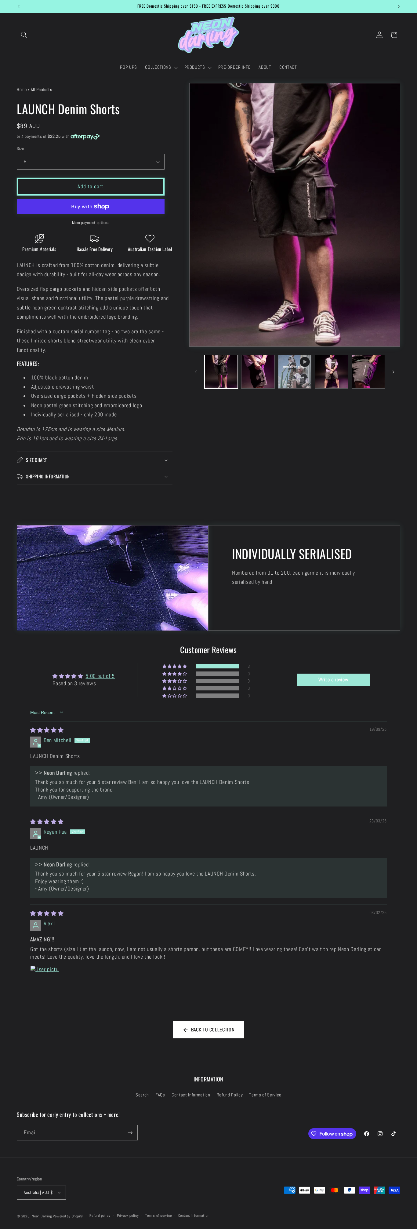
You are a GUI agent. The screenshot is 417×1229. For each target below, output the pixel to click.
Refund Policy (230, 1095)
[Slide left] (196, 372)
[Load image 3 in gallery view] (331, 372)
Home (22, 89)
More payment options (91, 222)
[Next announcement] (398, 6)
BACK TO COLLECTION (213, 1029)
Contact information (193, 1215)
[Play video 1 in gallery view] (295, 372)
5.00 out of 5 (100, 675)
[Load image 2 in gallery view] (258, 372)
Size (20, 148)
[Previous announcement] (18, 6)
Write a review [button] (333, 679)
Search (142, 1095)
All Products (41, 89)
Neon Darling (42, 1216)
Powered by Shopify (68, 1216)
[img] (46, 729)
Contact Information (191, 1095)
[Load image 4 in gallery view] (368, 372)
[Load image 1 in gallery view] (221, 372)
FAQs (160, 1095)
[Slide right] (393, 372)
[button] (24, 34)
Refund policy (99, 1215)
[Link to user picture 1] (45, 980)
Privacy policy (128, 1215)
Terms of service (158, 1215)
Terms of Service (265, 1095)
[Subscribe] (130, 1133)
